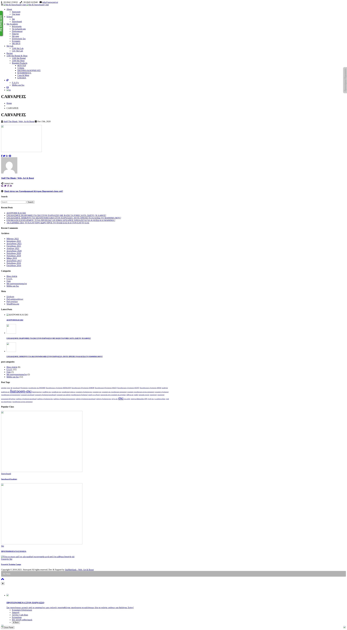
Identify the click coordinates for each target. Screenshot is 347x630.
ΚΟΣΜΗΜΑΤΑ (24, 73)
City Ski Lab (17, 51)
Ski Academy (12, 24)
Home (9, 103)
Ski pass (15, 36)
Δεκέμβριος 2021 (14, 243)
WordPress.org (13, 304)
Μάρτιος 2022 (13, 238)
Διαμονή (15, 612)
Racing (10, 53)
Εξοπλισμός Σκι (19, 38)
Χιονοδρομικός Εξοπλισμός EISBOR (82, 388)
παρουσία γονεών (144, 395)
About (9, 9)
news (8, 388)
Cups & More (23, 75)
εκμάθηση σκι (46, 392)
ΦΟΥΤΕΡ (21, 65)
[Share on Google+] (7, 156)
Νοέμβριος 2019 (14, 256)
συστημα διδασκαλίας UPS (139, 399)
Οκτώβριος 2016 (14, 265)
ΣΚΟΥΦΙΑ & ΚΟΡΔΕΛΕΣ (29, 70)
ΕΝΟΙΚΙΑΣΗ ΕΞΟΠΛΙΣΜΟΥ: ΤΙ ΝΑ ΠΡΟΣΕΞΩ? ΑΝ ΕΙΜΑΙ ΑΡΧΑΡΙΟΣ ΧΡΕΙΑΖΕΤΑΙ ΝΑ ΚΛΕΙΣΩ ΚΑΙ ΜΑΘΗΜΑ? (61, 220)
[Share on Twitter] (4, 156)
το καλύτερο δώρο (159, 399)
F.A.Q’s (15, 82)
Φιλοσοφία (16, 26)
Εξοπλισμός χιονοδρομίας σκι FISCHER (32, 388)
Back (16, 622)
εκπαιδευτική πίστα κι (68, 392)
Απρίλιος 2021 (13, 248)
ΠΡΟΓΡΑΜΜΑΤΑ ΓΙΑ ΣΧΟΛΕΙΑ (13, 551)
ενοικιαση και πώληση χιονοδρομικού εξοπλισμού (72, 395)
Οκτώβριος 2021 (14, 246)
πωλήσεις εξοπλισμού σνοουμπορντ (64, 399)
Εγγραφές (16, 41)
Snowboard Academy (9, 479)
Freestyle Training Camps (11, 564)
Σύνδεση (10, 296)
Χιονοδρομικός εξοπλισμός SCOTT (128, 388)
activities (4, 388)
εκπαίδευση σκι (56, 392)
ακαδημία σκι (5, 392)
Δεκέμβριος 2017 (14, 260)
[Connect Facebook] (8, 186)
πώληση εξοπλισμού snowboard (86, 399)
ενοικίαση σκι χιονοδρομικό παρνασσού (114, 392)
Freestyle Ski (6, 559)
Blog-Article (12, 276)
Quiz (9, 281)
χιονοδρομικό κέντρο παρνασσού (22, 401)
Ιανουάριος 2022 (14, 241)
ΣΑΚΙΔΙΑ (21, 78)
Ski (13, 19)
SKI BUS (16, 43)
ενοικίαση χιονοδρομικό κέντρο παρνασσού (140, 392)
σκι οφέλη (127, 399)
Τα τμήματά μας (19, 29)
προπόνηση (153, 395)
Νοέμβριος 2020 (14, 253)
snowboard (16, 388)
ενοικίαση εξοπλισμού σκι (84, 392)
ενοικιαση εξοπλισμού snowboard (45, 395)
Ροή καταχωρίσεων (15, 299)
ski (11, 388)
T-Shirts (20, 68)
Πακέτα (15, 34)
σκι (120, 398)
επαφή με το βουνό (94, 395)
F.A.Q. (9, 279)
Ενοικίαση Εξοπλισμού (22, 610)
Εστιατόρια (17, 617)
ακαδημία (165, 388)
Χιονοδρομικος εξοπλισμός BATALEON (58, 388)
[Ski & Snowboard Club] (26, 5)
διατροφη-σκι (21, 391)
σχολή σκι (151, 399)
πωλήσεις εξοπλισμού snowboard (26, 399)
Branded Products (19, 63)
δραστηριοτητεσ (37, 392)
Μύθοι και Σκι (18, 85)
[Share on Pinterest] (10, 156)
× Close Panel (7, 627)
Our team (16, 14)
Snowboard (17, 21)
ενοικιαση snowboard (27, 395)
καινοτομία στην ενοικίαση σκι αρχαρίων (113, 395)
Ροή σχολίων (12, 301)
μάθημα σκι (130, 395)
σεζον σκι (115, 399)
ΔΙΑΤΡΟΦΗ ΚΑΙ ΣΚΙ (16, 213)
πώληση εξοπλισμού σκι (103, 399)
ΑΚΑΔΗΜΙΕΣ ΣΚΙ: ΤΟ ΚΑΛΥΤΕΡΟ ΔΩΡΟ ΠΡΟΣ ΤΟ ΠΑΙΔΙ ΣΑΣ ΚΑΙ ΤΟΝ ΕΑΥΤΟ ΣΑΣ (48, 223)
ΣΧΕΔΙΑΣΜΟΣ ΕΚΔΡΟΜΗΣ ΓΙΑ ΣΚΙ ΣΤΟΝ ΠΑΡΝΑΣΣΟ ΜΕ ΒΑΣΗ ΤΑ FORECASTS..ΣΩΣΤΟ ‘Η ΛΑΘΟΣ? (56, 215)
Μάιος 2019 (12, 258)
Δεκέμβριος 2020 (14, 251)
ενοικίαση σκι (97, 392)
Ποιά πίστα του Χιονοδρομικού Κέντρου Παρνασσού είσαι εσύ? (33, 191)
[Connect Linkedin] (11, 186)
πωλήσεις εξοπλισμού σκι (45, 399)
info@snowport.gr (50, 2)
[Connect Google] (2, 186)
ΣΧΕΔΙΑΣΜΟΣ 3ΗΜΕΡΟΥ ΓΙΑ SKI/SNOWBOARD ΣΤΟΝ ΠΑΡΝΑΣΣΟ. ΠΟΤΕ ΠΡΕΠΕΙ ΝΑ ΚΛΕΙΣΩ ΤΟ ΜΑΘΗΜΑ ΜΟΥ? (64, 218)
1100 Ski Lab (17, 48)
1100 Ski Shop (18, 60)
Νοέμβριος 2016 (14, 263)
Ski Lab (10, 46)
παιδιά (136, 395)
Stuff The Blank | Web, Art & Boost (19, 121)
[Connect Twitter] (5, 186)
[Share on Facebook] (2, 156)
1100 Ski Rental (19, 58)
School (9, 16)
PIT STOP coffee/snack (22, 620)
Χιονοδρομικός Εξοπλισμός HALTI (106, 388)
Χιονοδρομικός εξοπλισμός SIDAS (150, 388)
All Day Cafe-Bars (20, 615)
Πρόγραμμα (17, 31)
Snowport (16, 12)
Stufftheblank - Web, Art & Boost (79, 569)
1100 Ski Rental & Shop (17, 56)
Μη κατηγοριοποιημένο (17, 283)
